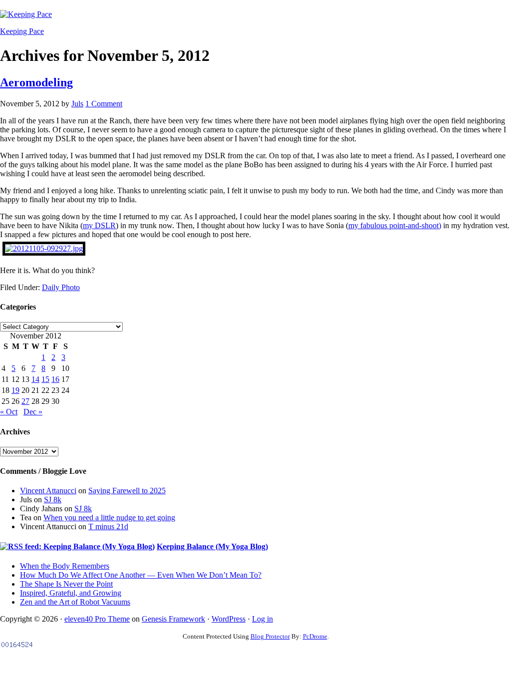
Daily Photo (61, 287)
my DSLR (99, 225)
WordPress (229, 619)
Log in (262, 619)
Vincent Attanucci (48, 490)
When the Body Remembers (64, 566)
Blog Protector (270, 636)
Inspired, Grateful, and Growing (70, 593)
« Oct (8, 411)
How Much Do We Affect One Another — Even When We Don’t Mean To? (140, 575)
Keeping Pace (22, 31)
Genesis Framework (173, 619)
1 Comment (103, 103)
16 (55, 379)
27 (25, 401)
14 (35, 379)
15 (45, 379)
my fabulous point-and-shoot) (394, 225)
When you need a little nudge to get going (109, 517)
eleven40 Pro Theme (97, 619)
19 (15, 390)
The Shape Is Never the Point (66, 584)
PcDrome (315, 636)
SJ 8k (52, 499)
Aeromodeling (36, 82)
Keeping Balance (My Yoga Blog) (212, 546)
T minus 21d (108, 526)
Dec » (32, 411)
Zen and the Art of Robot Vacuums (75, 602)
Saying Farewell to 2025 (127, 490)
